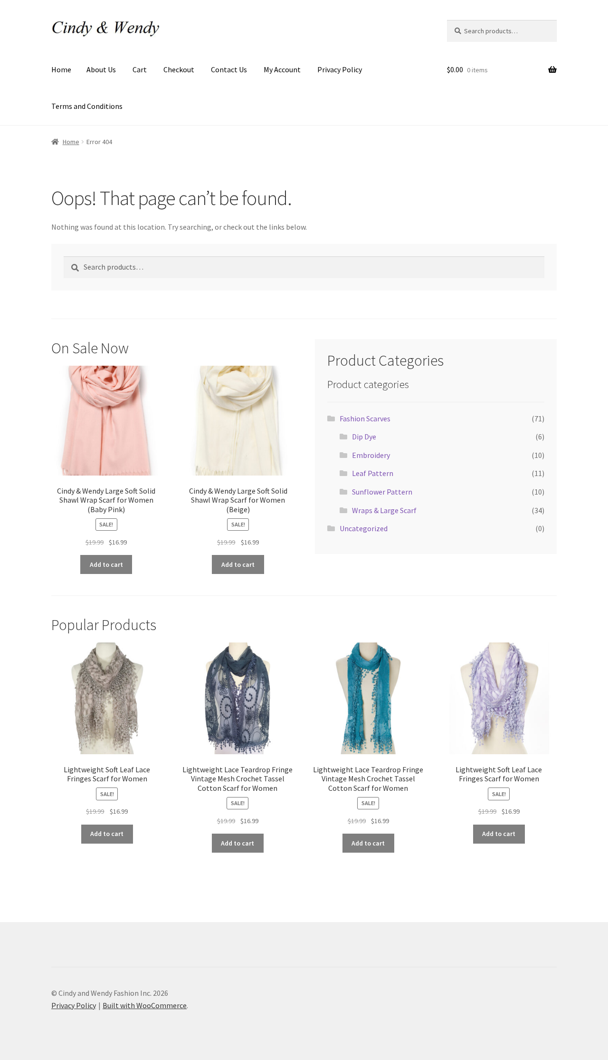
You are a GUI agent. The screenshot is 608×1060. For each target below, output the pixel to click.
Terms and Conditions (87, 106)
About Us (101, 69)
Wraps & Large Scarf (384, 510)
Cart (140, 69)
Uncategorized (364, 528)
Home (61, 69)
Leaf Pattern (372, 473)
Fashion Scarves (365, 418)
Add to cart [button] (106, 564)
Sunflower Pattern (382, 491)
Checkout (178, 69)
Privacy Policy (339, 69)
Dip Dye (364, 436)
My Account (282, 69)
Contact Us (229, 69)
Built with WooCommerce (145, 1005)
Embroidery (371, 455)
